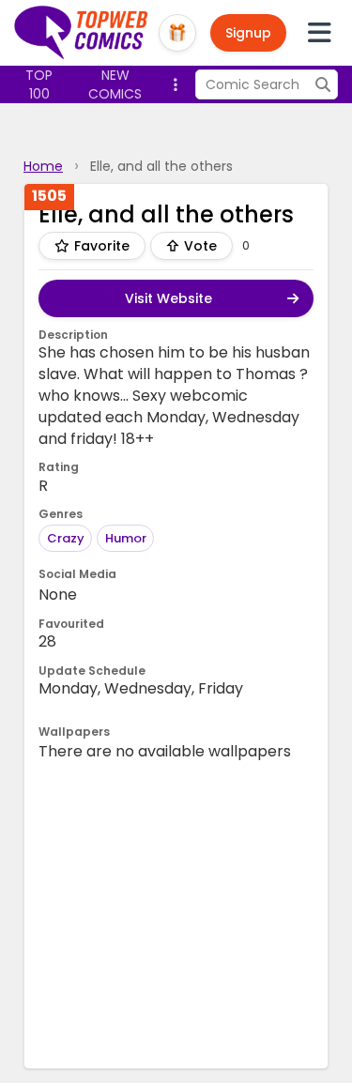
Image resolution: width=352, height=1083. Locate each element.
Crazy (65, 538)
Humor (125, 538)
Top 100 (39, 84)
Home (43, 166)
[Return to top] (81, 33)
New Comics (115, 84)
